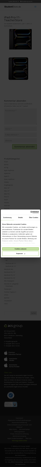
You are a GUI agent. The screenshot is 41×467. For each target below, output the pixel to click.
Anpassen (19, 253)
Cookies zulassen (20, 249)
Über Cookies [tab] (33, 217)
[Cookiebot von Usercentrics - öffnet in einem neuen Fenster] (30, 212)
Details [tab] (20, 217)
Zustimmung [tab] (7, 217)
